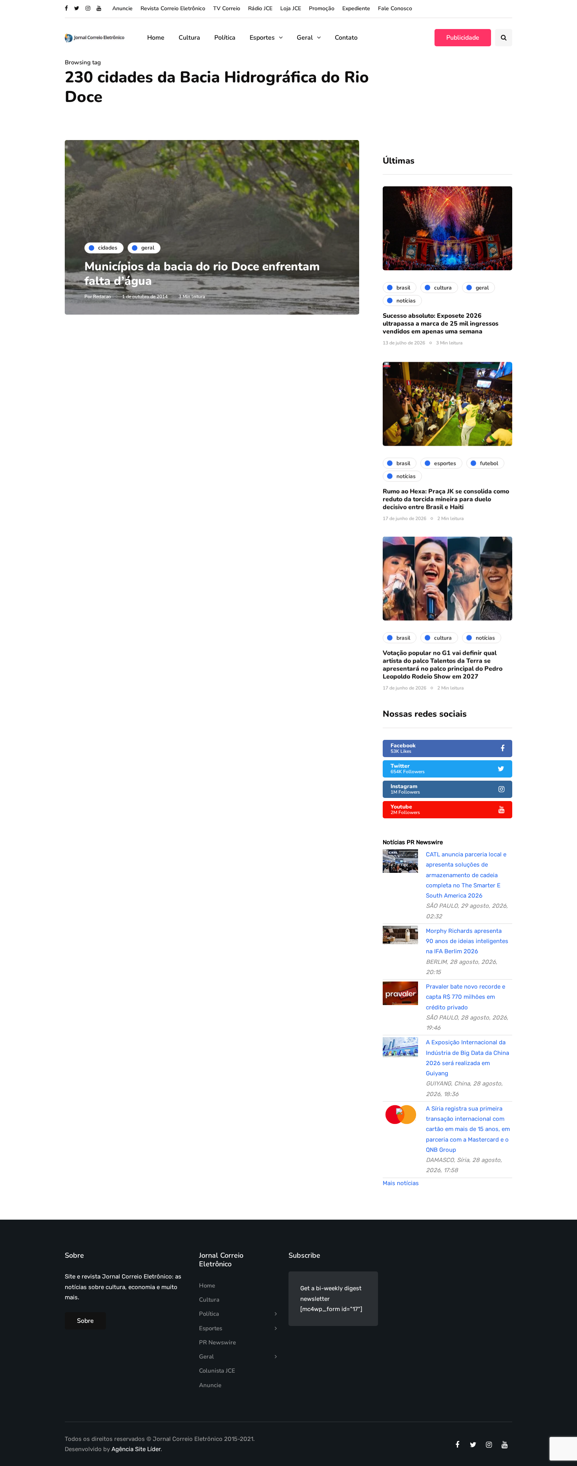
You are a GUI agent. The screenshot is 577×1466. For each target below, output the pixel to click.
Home (155, 37)
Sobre (85, 1321)
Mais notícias (401, 1183)
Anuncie (122, 8)
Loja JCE (290, 8)
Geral (305, 37)
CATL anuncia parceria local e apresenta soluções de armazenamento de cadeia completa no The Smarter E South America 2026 (466, 875)
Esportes (262, 37)
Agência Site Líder (136, 1449)
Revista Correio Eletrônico (173, 8)
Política (225, 37)
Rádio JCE (260, 8)
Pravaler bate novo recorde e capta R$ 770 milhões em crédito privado (465, 997)
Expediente (356, 8)
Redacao (102, 296)
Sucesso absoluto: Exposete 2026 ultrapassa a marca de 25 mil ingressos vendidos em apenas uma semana (440, 323)
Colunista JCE (217, 1371)
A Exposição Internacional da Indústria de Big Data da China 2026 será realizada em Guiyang (467, 1058)
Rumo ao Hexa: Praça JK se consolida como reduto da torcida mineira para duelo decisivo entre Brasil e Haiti (446, 498)
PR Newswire (217, 1342)
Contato (346, 37)
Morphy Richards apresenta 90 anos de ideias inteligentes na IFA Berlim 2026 (467, 941)
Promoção (321, 8)
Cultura (189, 37)
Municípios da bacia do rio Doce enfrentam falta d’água (202, 274)
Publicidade (462, 37)
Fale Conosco (395, 8)
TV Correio (226, 8)
